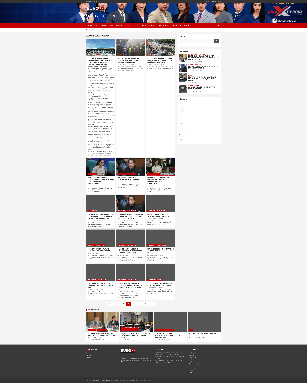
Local (111, 25)
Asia (189, 74)
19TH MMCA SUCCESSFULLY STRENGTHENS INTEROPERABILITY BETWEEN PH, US (167, 336)
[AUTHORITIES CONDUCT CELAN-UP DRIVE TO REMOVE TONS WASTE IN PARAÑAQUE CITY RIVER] (160, 47)
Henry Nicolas (167, 340)
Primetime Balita (183, 130)
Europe (180, 118)
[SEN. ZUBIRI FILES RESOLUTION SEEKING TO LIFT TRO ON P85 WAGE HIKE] (100, 273)
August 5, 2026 (151, 255)
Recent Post (184, 51)
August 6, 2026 (91, 253)
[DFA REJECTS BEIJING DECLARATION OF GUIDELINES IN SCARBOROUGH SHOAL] (160, 238)
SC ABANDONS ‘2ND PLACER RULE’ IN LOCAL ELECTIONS (201, 88)
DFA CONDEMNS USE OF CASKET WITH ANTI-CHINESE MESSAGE (158, 215)
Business (119, 25)
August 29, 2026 (192, 61)
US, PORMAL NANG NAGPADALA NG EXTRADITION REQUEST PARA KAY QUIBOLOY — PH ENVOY (130, 216)
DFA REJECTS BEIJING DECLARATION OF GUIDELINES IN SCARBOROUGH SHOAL (160, 251)
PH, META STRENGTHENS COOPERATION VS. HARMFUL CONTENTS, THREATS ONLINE (202, 79)
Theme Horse (129, 380)
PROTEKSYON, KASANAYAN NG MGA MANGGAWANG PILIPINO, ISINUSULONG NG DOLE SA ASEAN (203, 58)
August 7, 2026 (91, 220)
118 (145, 304)
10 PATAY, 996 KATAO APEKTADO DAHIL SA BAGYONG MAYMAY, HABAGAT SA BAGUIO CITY (129, 60)
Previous (111, 304)
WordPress (148, 380)
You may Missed (93, 310)
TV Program (184, 25)
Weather (135, 25)
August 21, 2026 (193, 338)
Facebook (208, 1)
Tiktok (219, 1)
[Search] (216, 41)
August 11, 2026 (151, 64)
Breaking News (92, 25)
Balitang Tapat (182, 110)
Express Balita (182, 122)
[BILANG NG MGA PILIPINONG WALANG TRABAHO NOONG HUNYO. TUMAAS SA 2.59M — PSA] (130, 238)
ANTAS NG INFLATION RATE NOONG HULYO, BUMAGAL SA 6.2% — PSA (160, 284)
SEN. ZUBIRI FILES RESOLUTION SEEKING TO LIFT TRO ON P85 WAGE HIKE (100, 285)
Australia (181, 106)
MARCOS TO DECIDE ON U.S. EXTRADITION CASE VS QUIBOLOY (130, 179)
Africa (180, 102)
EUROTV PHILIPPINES (102, 16)
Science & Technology (148, 25)
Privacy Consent (113, 380)
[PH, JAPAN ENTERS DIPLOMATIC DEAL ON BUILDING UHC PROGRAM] (100, 238)
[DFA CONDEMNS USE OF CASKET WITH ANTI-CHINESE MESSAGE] (160, 203)
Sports (127, 25)
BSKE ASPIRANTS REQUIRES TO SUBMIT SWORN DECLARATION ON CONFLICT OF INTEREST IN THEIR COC (130, 286)
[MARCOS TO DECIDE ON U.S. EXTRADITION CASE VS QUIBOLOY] (130, 167)
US (179, 138)
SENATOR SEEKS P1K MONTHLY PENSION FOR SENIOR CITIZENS (203, 67)
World (173, 25)
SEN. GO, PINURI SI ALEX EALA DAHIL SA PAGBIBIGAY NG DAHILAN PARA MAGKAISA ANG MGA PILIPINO (101, 216)
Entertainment (163, 25)
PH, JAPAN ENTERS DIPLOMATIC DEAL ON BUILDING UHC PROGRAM (100, 250)
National (103, 25)
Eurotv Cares (182, 120)
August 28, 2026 (192, 70)
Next (151, 304)
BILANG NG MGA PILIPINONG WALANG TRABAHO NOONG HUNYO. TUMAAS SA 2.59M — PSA (130, 251)
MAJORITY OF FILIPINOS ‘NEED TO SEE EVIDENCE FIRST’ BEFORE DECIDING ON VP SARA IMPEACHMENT (159, 181)
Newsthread (101, 245)
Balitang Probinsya (184, 108)
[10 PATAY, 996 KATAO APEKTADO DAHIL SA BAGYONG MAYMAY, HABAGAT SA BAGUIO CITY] (130, 47)
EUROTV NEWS (130, 64)
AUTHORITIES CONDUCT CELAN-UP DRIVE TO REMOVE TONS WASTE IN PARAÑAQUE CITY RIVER (159, 60)
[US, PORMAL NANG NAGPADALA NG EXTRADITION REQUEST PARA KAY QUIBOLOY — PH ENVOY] (130, 203)
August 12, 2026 (122, 64)
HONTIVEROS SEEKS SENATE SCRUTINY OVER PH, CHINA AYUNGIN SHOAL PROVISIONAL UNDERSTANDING (101, 181)
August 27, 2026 (192, 91)
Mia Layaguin (200, 70)
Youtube (214, 1)
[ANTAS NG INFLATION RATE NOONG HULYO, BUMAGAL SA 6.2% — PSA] (160, 273)
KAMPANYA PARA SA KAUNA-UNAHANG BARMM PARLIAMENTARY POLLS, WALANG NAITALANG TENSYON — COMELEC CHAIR (101, 61)
